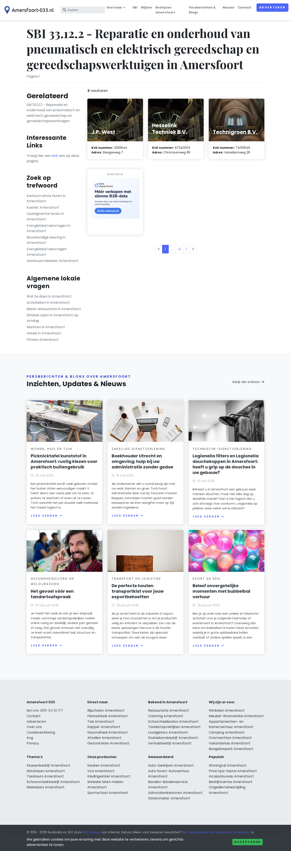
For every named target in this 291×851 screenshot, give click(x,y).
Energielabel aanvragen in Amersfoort (48, 228)
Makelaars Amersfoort (46, 787)
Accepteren (247, 842)
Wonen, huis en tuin (51, 449)
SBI (135, 7)
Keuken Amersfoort (103, 765)
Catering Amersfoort (165, 716)
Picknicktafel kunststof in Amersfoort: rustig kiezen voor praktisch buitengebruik (64, 461)
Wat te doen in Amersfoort (49, 296)
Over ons (34, 726)
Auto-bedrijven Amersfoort (171, 765)
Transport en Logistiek (136, 578)
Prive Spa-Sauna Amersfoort (233, 771)
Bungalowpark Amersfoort (231, 748)
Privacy (33, 743)
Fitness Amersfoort (43, 339)
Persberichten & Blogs (202, 9)
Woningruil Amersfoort (228, 765)
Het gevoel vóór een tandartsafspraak (52, 594)
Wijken (146, 7)
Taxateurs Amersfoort (45, 776)
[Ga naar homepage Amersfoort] (28, 10)
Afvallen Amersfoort (104, 737)
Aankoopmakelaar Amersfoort (52, 260)
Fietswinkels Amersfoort (107, 716)
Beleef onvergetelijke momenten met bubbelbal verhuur (221, 591)
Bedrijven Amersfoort (165, 9)
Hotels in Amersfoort (44, 333)
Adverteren (272, 7)
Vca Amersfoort (100, 771)
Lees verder (44, 515)
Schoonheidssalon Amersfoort (173, 721)
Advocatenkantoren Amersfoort (175, 792)
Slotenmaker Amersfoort (169, 798)
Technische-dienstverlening (222, 449)
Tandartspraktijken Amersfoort (174, 726)
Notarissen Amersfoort (46, 771)
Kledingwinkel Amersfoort (108, 776)
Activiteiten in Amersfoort (48, 302)
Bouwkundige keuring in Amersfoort (46, 240)
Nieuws (228, 7)
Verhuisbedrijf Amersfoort (170, 743)
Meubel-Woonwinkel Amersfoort (236, 716)
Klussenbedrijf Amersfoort (48, 765)
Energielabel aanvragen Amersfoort (47, 252)
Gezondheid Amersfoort (107, 732)
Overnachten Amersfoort (230, 737)
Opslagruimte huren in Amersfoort (45, 216)
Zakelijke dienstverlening (138, 449)
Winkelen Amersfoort (227, 710)
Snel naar (114, 7)
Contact (244, 7)
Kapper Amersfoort (103, 726)
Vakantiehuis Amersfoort (230, 743)
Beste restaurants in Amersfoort (54, 308)
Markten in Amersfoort (46, 327)
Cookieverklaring (41, 732)
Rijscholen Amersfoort (105, 710)
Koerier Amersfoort (43, 207)
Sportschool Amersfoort (107, 792)
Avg (30, 737)
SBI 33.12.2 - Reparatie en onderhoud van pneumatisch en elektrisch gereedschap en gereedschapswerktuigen (53, 113)
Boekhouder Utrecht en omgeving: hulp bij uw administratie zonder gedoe (142, 461)
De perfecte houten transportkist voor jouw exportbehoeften (138, 591)
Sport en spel (207, 578)
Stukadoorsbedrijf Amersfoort (173, 737)
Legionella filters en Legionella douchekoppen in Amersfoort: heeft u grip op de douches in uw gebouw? (226, 464)
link (55, 155)
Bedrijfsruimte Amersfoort (230, 781)
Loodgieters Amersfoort (168, 732)
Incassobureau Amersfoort (231, 776)
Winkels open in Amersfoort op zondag (52, 318)
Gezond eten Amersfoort (108, 743)
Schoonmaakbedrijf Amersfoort (53, 781)
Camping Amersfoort (227, 732)
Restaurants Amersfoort (168, 710)
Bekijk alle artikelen (246, 382)
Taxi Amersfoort (100, 721)
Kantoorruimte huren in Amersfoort (46, 198)
